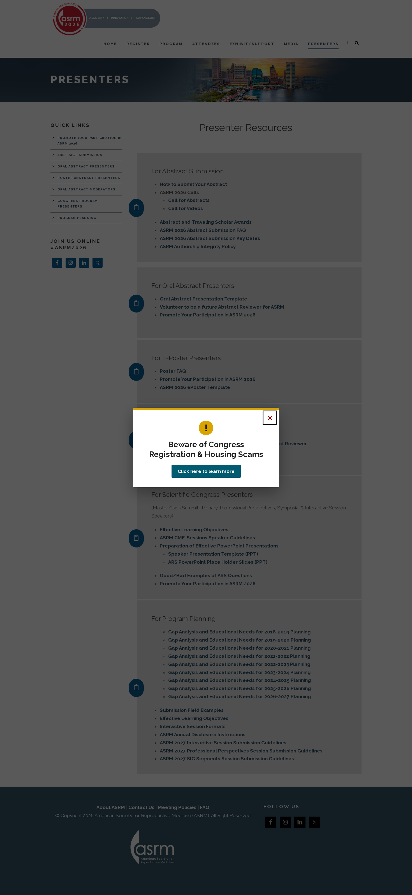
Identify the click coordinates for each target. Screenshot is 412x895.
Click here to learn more (206, 471)
